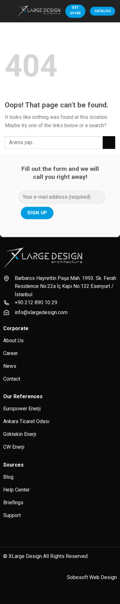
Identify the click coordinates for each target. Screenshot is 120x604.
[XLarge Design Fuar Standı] (38, 11)
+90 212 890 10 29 (36, 302)
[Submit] (109, 142)
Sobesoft (77, 577)
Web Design (103, 577)
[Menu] (8, 11)
